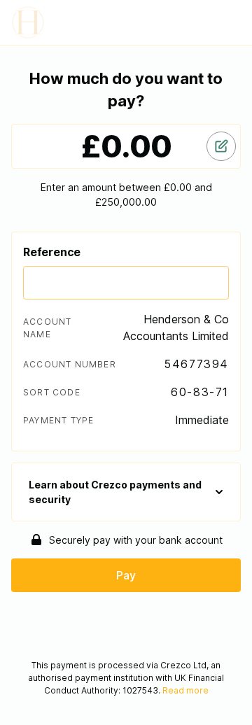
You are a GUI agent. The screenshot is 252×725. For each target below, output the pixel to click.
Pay (126, 575)
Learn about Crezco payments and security (115, 492)
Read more (185, 690)
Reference (51, 252)
